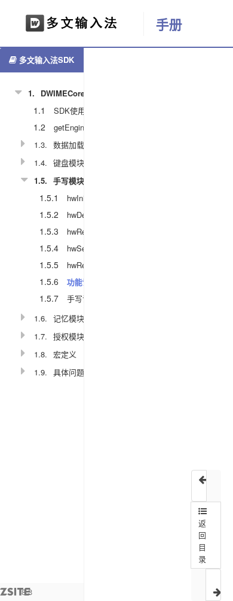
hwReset (82, 231)
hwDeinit (81, 214)
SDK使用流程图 (81, 110)
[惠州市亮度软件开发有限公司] (71, 24)
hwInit (77, 198)
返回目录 (202, 540)
